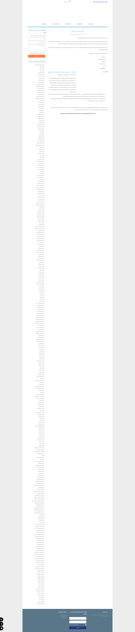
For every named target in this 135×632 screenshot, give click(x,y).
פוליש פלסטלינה (40, 453)
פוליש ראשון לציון (40, 84)
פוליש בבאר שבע (40, 126)
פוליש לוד (42, 155)
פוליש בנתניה (41, 272)
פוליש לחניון (41, 514)
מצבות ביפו (41, 597)
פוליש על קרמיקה (40, 449)
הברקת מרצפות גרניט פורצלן (38, 501)
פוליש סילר (41, 443)
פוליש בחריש (41, 280)
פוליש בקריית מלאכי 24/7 (38, 554)
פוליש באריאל (41, 224)
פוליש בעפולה (41, 345)
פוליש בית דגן (41, 163)
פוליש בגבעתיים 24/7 (39, 568)
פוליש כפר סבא (41, 258)
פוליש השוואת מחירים (39, 386)
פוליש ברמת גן (41, 197)
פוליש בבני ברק (41, 201)
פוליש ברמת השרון (40, 252)
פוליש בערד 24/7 (40, 564)
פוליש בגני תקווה (40, 185)
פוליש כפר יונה (41, 266)
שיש (104, 66)
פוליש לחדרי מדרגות (40, 526)
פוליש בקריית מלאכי (40, 145)
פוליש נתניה (41, 270)
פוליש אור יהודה (40, 167)
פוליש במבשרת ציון (40, 232)
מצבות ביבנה (41, 583)
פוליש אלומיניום (40, 374)
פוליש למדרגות (41, 424)
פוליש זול (42, 392)
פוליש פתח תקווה (40, 187)
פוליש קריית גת (41, 139)
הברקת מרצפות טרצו (39, 507)
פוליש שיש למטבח (40, 479)
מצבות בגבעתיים (40, 603)
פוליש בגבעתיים (40, 193)
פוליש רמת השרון (40, 250)
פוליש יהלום (41, 406)
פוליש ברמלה (41, 153)
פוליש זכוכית (41, 390)
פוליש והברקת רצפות (39, 64)
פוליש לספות (41, 445)
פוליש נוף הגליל (40, 309)
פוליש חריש (41, 278)
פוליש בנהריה (41, 291)
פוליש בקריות (41, 329)
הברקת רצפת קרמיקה (39, 495)
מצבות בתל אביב (40, 570)
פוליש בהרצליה (41, 256)
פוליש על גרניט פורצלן (39, 447)
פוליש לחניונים (41, 516)
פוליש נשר (42, 297)
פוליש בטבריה (41, 349)
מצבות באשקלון (40, 582)
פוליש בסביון (41, 181)
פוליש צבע (42, 459)
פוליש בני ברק (41, 199)
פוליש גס (42, 378)
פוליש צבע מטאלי (40, 457)
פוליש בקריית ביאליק (39, 323)
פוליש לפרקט (41, 416)
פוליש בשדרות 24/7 (40, 550)
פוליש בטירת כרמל (40, 307)
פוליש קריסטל (41, 364)
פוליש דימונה (41, 128)
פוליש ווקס (42, 368)
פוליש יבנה (42, 100)
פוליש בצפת (41, 353)
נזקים (54, 41)
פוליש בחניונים (41, 518)
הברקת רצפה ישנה (40, 483)
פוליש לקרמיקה (41, 414)
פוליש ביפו (42, 70)
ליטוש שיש (42, 66)
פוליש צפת (41, 351)
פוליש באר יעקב (40, 159)
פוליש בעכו (41, 295)
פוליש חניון (42, 522)
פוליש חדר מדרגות (40, 394)
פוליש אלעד (41, 207)
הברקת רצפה (41, 487)
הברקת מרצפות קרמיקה (39, 509)
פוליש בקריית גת (40, 141)
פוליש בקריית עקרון (40, 98)
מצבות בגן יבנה (41, 587)
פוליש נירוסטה (41, 437)
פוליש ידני (42, 410)
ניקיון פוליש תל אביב (40, 481)
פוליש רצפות (41, 471)
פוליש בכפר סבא (40, 260)
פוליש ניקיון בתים (40, 439)
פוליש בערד (41, 134)
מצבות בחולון (41, 601)
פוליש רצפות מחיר (40, 467)
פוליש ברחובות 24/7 (40, 538)
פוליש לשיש (41, 372)
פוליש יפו (42, 68)
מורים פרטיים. (105, 616)
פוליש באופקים (41, 137)
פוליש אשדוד (41, 112)
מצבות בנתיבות (40, 576)
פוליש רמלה (41, 151)
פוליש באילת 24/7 (40, 566)
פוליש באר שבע (41, 124)
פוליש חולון (41, 76)
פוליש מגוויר (41, 420)
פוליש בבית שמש (40, 240)
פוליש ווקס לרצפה (40, 388)
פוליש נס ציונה (41, 88)
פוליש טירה (41, 355)
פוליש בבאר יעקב (40, 161)
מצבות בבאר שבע (40, 574)
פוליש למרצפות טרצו (39, 426)
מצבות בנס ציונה (40, 593)
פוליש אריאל (41, 222)
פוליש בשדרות (41, 122)
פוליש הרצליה (41, 254)
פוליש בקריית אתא (40, 315)
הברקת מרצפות (40, 489)
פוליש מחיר (41, 418)
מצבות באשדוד (41, 572)
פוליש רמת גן (41, 195)
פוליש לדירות (41, 384)
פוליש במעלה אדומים (39, 228)
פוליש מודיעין (41, 242)
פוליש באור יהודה (40, 169)
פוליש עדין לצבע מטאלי (39, 451)
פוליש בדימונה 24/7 (40, 560)
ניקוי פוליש (42, 359)
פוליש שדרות (41, 120)
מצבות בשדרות (41, 580)
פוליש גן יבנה (41, 104)
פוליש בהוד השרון (40, 216)
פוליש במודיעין (41, 244)
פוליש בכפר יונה (40, 268)
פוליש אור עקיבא (40, 282)
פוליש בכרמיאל (41, 337)
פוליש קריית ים (41, 325)
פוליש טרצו (41, 400)
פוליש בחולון (41, 78)
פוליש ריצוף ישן (41, 469)
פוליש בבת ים (41, 82)
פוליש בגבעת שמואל (39, 205)
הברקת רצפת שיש (40, 493)
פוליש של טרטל (41, 477)
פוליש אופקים (41, 136)
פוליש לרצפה (41, 362)
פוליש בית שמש (40, 238)
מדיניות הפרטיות (33, 53)
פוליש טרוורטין (41, 404)
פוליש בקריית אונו (40, 177)
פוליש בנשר (41, 299)
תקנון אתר (64, 617)
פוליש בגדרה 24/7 (40, 540)
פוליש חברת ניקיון (40, 398)
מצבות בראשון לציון (40, 589)
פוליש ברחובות (41, 94)
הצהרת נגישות (63, 614)
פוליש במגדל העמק (40, 341)
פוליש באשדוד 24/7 (40, 546)
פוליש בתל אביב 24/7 (39, 528)
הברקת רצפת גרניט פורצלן (38, 491)
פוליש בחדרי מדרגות (39, 524)
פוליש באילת (41, 149)
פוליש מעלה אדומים (40, 226)
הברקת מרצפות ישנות (39, 503)
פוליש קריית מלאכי (40, 143)
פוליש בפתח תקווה (40, 189)
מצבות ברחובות (40, 591)
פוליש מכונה (41, 432)
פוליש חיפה (41, 301)
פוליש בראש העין (40, 212)
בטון (101, 68)
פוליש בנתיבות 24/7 (40, 562)
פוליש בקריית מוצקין (40, 319)
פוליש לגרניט (41, 382)
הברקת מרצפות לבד (40, 505)
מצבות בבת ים (41, 595)
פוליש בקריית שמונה (40, 333)
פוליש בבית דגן (41, 165)
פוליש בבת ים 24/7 (40, 532)
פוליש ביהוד (41, 173)
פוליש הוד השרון (40, 214)
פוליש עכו (42, 293)
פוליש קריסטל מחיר (40, 461)
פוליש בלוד (41, 157)
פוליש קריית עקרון (40, 96)
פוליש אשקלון (41, 116)
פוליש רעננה (41, 262)
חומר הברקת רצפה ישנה (39, 485)
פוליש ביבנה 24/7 (40, 544)
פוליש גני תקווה (41, 183)
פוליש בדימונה (41, 130)
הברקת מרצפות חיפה (39, 510)
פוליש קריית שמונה (40, 331)
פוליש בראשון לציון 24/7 (39, 534)
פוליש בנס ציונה (40, 90)
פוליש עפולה (41, 343)
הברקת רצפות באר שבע (39, 497)
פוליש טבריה (41, 347)
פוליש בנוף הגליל (40, 311)
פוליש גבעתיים (41, 191)
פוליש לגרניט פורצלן (40, 380)
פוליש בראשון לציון (40, 86)
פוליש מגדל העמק (40, 339)
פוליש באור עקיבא (40, 284)
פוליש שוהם (41, 246)
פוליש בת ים (41, 80)
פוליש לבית (41, 366)
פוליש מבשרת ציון (40, 230)
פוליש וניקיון (41, 370)
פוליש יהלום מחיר (40, 408)
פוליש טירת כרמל (40, 305)
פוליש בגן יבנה (41, 106)
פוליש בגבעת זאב (40, 236)
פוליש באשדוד (41, 114)
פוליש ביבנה (41, 102)
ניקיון (61, 47)
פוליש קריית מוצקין (40, 317)
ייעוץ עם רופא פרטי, (95, 614)
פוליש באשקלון (41, 118)
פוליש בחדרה (41, 276)
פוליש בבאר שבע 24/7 (39, 558)
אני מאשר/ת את (37, 53)
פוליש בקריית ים (40, 327)
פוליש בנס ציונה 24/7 (39, 536)
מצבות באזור (41, 599)
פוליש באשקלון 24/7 (40, 548)
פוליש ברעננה (41, 264)
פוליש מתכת (41, 434)
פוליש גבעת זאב (40, 234)
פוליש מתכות (41, 428)
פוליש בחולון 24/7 (40, 530)
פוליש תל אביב (41, 72)
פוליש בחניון (41, 520)
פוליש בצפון (41, 357)
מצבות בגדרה (41, 585)
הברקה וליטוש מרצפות (39, 512)
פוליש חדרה (41, 274)
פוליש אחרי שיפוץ (40, 376)
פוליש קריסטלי (41, 463)
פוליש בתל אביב (40, 74)
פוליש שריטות (41, 475)
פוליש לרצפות (41, 430)
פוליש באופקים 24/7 (39, 556)
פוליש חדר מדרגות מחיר (39, 396)
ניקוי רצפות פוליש (40, 360)
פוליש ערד (42, 132)
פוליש (94, 94)
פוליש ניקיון (41, 435)
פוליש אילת (41, 147)
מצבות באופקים (40, 578)
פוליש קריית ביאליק (40, 321)
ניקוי (84, 41)
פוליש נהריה (41, 289)
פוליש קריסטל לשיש (40, 465)
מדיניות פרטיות (63, 616)
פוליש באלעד (41, 209)
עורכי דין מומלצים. (104, 614)
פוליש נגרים (41, 441)
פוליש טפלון (41, 402)
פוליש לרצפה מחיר (40, 412)
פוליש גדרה (41, 108)
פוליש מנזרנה (41, 422)
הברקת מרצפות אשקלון (39, 499)
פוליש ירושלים (41, 218)
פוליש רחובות (41, 92)
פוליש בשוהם (41, 248)
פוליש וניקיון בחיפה (40, 303)
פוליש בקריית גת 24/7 (39, 552)
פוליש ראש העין (40, 211)
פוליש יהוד (42, 171)
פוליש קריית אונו (40, 175)
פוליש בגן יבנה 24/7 (40, 542)
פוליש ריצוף (41, 473)
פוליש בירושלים (41, 220)
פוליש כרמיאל (41, 335)
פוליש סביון (41, 179)
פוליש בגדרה (41, 110)
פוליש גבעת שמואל (40, 203)
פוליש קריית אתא (40, 313)
